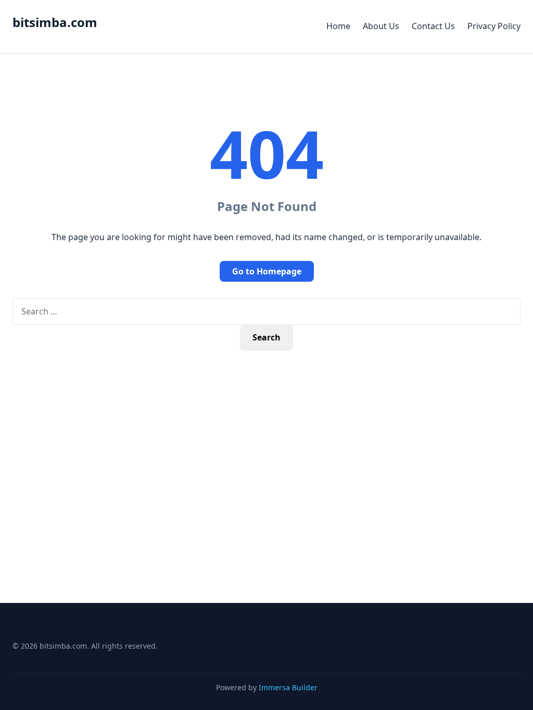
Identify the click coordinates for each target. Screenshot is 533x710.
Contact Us (433, 26)
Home (338, 26)
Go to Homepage (266, 271)
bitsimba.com (54, 22)
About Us (381, 26)
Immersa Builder (288, 687)
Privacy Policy (494, 26)
